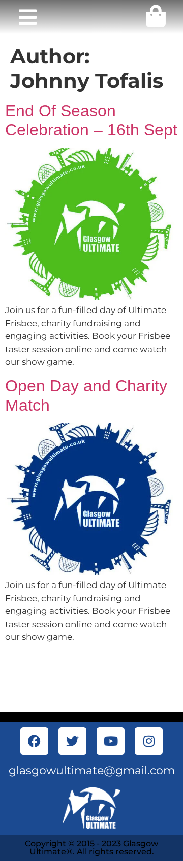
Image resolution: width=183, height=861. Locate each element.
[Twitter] (72, 741)
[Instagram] (149, 741)
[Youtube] (111, 741)
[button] (27, 17)
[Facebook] (34, 741)
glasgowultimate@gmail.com (92, 770)
